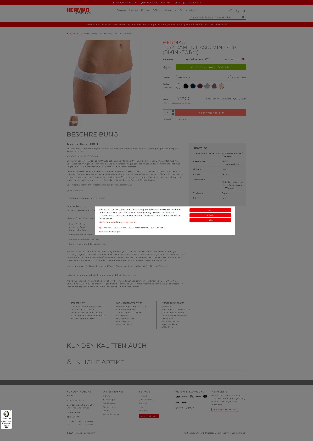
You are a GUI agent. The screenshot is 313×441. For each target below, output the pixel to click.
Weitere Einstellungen (110, 231)
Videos (106, 410)
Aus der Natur (109, 407)
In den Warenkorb (209, 112)
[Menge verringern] (173, 114)
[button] (178, 86)
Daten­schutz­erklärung (111, 222)
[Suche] (243, 17)
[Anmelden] (237, 11)
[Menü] (10, 411)
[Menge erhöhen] (173, 111)
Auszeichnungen (111, 414)
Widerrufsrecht (196, 433)
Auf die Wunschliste (233, 59)
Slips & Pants (83, 34)
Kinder (145, 10)
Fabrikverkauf (188, 10)
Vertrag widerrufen (149, 416)
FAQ (141, 407)
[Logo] (79, 11)
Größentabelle (239, 78)
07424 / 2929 (73, 417)
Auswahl (210, 215)
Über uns (170, 10)
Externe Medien (140, 227)
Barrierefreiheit (239, 433)
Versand (143, 410)
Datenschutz (224, 433)
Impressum (211, 433)
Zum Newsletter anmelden (224, 409)
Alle (210, 210)
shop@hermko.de (75, 400)
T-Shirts (157, 10)
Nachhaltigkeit (110, 399)
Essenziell (107, 227)
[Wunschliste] (231, 11)
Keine (210, 220)
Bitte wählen (183, 78)
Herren (133, 10)
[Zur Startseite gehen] (67, 34)
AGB (186, 433)
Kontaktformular (81, 408)
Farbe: (168, 86)
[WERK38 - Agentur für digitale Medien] (95, 433)
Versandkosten (185, 103)
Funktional (159, 227)
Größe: (166, 77)
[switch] (6, 426)
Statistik (122, 227)
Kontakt (143, 396)
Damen (121, 10)
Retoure (143, 403)
